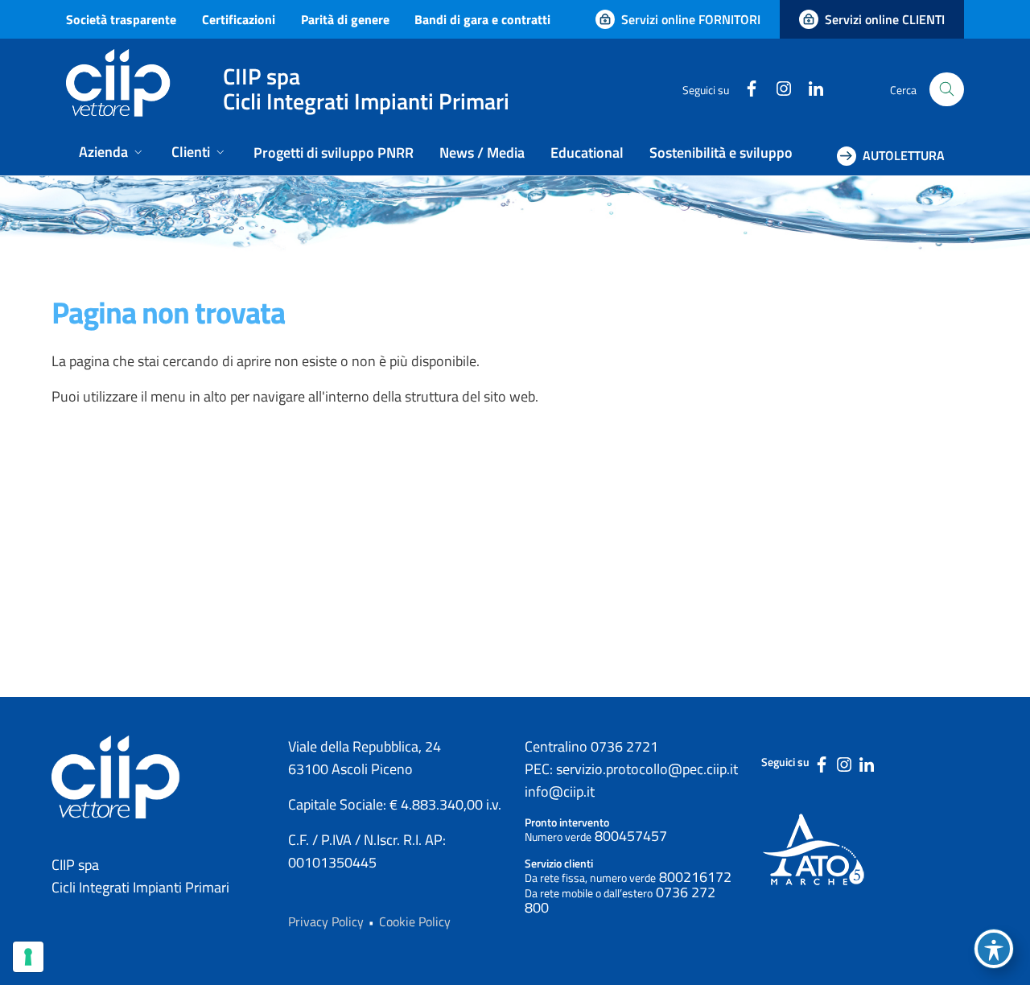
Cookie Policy (415, 921)
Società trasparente (121, 19)
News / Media (482, 152)
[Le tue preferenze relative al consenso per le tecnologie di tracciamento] (28, 957)
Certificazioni (238, 19)
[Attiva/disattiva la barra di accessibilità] (993, 948)
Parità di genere (345, 19)
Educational (587, 152)
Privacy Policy (326, 921)
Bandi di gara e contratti (482, 19)
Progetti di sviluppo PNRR (333, 152)
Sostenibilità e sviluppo (721, 152)
